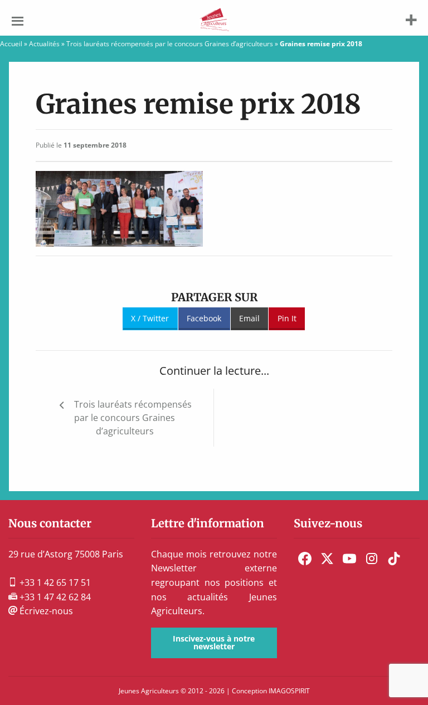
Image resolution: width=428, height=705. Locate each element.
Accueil (11, 43)
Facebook (204, 318)
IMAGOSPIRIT (289, 691)
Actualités (44, 43)
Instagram (372, 558)
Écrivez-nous (45, 611)
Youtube (349, 558)
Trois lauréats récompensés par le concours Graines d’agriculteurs (169, 43)
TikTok (394, 558)
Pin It (287, 318)
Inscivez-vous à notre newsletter (214, 642)
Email (249, 318)
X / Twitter (150, 318)
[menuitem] (305, 558)
